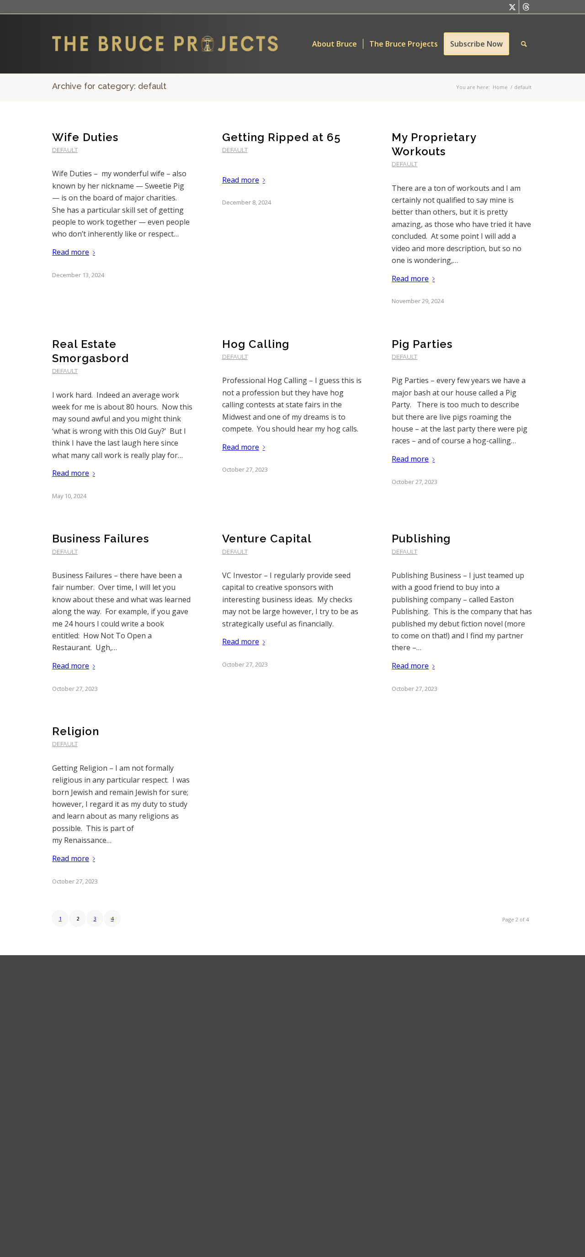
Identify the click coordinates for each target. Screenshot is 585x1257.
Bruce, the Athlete (298, 1168)
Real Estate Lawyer (300, 991)
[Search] (524, 44)
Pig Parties (422, 344)
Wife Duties (85, 137)
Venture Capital (267, 538)
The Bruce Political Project (309, 1095)
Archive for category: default (109, 86)
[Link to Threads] (526, 7)
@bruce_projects (401, 1053)
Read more (70, 252)
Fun (279, 1214)
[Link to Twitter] (512, 7)
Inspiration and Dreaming (309, 1198)
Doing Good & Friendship (308, 1153)
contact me (432, 992)
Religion (75, 731)
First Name (193, 1043)
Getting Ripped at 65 (281, 137)
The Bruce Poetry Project (308, 1137)
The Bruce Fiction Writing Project (307, 1073)
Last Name (193, 1083)
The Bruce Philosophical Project (307, 1116)
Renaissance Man (299, 1229)
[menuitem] (334, 44)
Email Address (200, 1002)
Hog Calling (255, 344)
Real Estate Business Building (315, 1022)
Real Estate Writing (300, 1052)
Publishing (421, 538)
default (65, 150)
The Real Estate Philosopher (313, 1007)
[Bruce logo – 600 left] (172, 44)
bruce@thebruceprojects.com (422, 1023)
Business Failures (100, 538)
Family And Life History (305, 1183)
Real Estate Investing (303, 1037)
